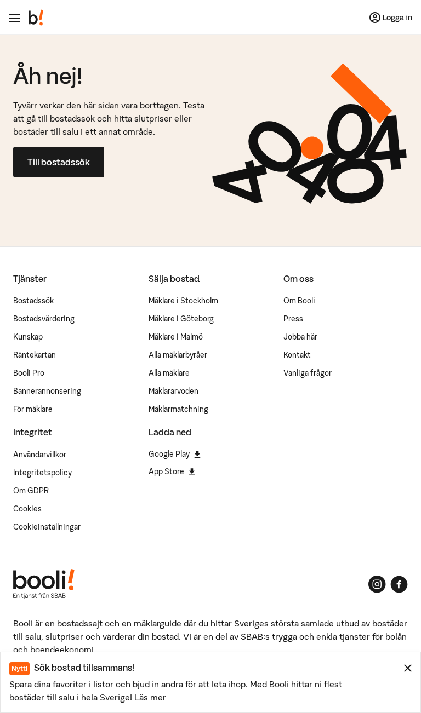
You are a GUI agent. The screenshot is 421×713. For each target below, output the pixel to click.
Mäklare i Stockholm (183, 301)
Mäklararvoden (173, 391)
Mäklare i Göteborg (181, 319)
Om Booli (299, 301)
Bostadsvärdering (44, 319)
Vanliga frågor (307, 373)
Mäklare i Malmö (176, 337)
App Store (166, 471)
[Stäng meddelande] (408, 668)
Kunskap (28, 337)
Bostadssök (33, 301)
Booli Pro (28, 373)
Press (293, 319)
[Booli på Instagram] (377, 584)
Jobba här (300, 337)
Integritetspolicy (42, 473)
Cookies (27, 509)
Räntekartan (34, 355)
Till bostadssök (58, 162)
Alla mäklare (169, 373)
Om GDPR (31, 491)
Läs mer (150, 697)
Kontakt (297, 355)
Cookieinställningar (47, 527)
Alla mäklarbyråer (178, 355)
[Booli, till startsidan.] (36, 17)
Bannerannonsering (47, 391)
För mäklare (33, 409)
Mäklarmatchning (178, 409)
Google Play (169, 454)
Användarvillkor (39, 454)
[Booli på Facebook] (399, 584)
